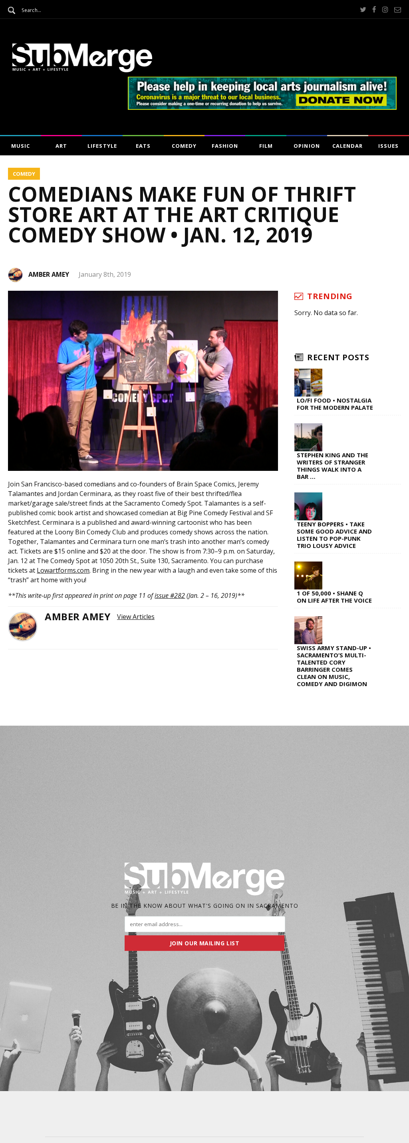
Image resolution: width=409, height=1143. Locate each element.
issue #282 (170, 595)
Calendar (347, 145)
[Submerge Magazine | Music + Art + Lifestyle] (82, 69)
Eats (143, 145)
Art (61, 145)
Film (266, 145)
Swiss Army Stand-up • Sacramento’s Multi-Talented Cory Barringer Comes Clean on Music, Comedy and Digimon (334, 665)
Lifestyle (102, 145)
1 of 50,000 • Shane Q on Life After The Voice (334, 596)
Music (20, 145)
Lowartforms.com (63, 570)
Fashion (225, 145)
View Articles (136, 616)
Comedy (184, 145)
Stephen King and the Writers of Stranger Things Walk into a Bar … (332, 465)
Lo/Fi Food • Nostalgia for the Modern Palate (335, 404)
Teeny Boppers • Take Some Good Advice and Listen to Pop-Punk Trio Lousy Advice (334, 534)
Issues (388, 145)
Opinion (307, 145)
